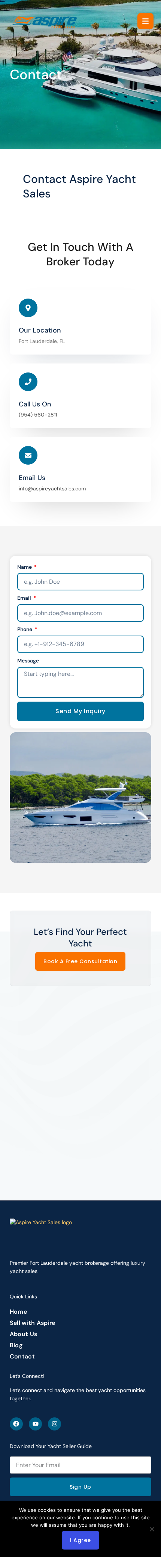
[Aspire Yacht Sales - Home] (43, 21)
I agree (80, 1540)
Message (28, 660)
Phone (25, 629)
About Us (23, 1334)
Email (24, 598)
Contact (22, 1356)
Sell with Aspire (32, 1323)
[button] (145, 21)
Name (25, 567)
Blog (16, 1345)
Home (18, 1312)
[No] (151, 1529)
